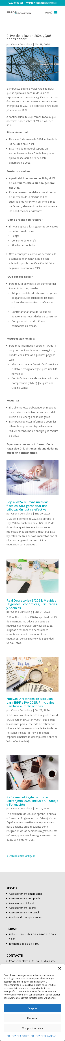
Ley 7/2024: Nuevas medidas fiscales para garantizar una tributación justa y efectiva (27, 505)
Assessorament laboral (22, 907)
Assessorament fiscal (21, 903)
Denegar (32, 1018)
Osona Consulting (21, 44)
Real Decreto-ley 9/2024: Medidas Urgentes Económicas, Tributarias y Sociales (31, 604)
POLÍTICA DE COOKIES (18, 1036)
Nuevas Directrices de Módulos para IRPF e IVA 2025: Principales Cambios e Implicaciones (30, 702)
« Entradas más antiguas (20, 855)
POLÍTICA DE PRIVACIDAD (44, 1036)
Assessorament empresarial (25, 893)
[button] (59, 968)
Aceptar (32, 1008)
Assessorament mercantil (24, 912)
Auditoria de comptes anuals (25, 917)
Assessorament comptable (24, 898)
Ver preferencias (32, 1028)
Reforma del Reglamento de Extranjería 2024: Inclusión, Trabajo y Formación (32, 801)
